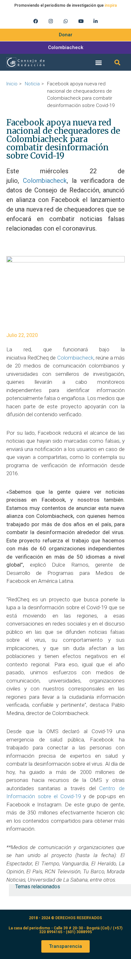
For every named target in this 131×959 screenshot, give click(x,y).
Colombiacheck (45, 180)
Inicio (11, 84)
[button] (98, 62)
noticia (32, 84)
